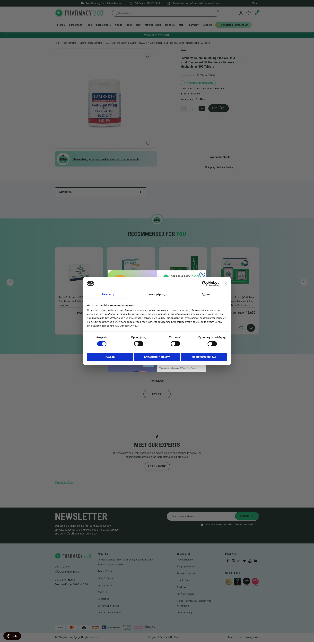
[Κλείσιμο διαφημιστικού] (226, 283)
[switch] (138, 343)
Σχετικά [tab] (206, 294)
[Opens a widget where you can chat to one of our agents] (12, 636)
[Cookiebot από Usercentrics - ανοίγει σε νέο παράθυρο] (204, 283)
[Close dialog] (202, 274)
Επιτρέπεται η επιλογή (157, 356)
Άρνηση (110, 356)
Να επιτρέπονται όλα (204, 356)
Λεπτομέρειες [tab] (157, 294)
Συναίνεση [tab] (108, 294)
